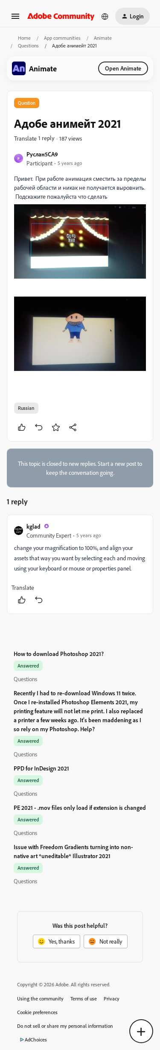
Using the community (40, 998)
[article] (80, 564)
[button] (15, 19)
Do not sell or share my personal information (65, 1026)
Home (24, 38)
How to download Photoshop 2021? (59, 653)
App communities (62, 38)
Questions (28, 45)
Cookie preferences (37, 1012)
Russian (26, 408)
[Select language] (105, 16)
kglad (33, 526)
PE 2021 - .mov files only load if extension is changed (80, 807)
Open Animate (123, 68)
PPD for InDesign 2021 (41, 768)
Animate (103, 38)
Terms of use (83, 998)
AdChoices (36, 1039)
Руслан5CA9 (42, 154)
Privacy (111, 998)
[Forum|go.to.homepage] (61, 16)
